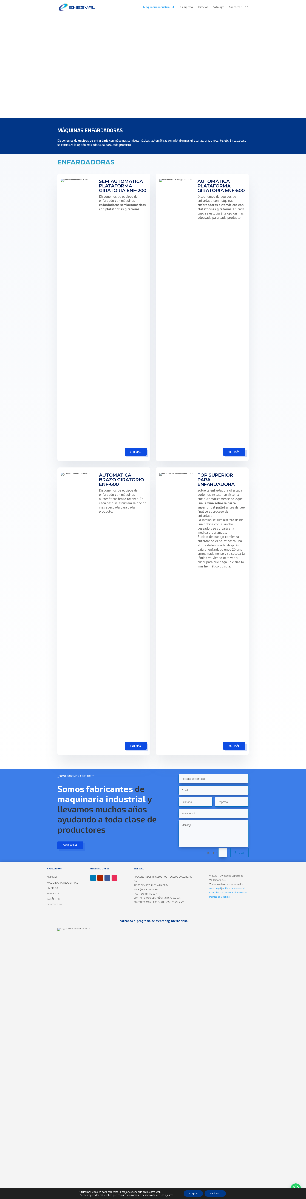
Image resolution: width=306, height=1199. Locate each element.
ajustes (169, 1195)
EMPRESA (52, 888)
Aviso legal (215, 888)
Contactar (235, 7)
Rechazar (215, 1193)
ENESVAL (52, 877)
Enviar (239, 852)
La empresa (185, 7)
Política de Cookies (219, 896)
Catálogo (218, 7)
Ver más (135, 451)
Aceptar (193, 1193)
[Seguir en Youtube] (100, 878)
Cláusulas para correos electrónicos (228, 892)
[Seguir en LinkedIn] (93, 878)
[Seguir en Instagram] (114, 878)
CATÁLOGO (53, 899)
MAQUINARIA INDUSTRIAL (62, 882)
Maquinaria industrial (156, 7)
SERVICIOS (53, 893)
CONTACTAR (54, 904)
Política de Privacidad (233, 888)
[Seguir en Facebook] (107, 878)
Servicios (202, 7)
